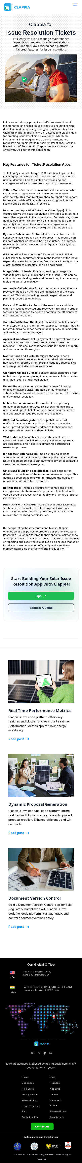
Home (25, 1077)
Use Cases (28, 1083)
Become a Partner (55, 1103)
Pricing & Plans (30, 1094)
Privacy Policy (29, 1100)
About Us (55, 1088)
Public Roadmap (30, 1117)
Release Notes (58, 1111)
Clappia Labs (57, 1117)
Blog (52, 1077)
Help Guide (28, 1088)
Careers (54, 1094)
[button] (75, 7)
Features (55, 1083)
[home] (25, 7)
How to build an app (31, 1109)
